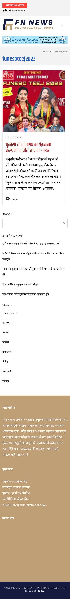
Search (6, 214)
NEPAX (41, 591)
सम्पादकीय (7, 371)
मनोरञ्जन (6, 352)
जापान (5, 332)
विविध (5, 361)
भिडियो (5, 342)
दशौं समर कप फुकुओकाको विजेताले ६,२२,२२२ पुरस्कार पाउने (31, 243)
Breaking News (14, 5)
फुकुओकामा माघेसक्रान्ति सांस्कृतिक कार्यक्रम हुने (25, 294)
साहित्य (5, 381)
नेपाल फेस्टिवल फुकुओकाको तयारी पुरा (20, 284)
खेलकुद (5, 322)
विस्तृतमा (14, 199)
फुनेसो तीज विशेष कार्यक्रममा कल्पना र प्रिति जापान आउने (28, 148)
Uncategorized (9, 313)
